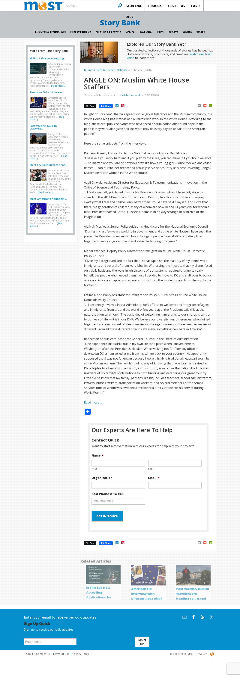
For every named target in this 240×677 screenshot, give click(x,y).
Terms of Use (61, 654)
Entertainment (80, 32)
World (200, 32)
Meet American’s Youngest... (48, 199)
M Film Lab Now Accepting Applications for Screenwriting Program (99, 597)
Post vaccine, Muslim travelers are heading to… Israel (192, 594)
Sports (173, 32)
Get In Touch (107, 516)
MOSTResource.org (44, 5)
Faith (160, 32)
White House (129, 95)
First (94, 468)
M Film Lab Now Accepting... (48, 58)
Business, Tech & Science (99, 70)
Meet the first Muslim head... (49, 165)
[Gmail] (203, 105)
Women (187, 32)
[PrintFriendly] (209, 105)
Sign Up (142, 642)
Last (151, 468)
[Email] (198, 105)
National (146, 32)
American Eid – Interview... (47, 92)
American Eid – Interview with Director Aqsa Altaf (146, 594)
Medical (130, 32)
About (29, 654)
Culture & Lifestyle (108, 32)
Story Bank (120, 22)
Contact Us (43, 654)
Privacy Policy (80, 654)
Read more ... (93, 402)
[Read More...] (58, 85)
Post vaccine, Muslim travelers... (43, 127)
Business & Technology (50, 32)
